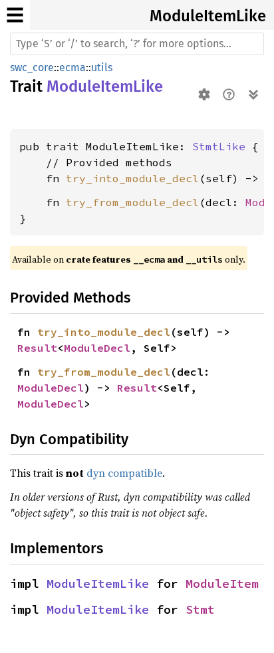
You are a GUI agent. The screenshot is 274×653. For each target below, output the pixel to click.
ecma (72, 67)
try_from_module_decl (132, 202)
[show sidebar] (15, 15)
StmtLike (218, 146)
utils (101, 67)
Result (37, 347)
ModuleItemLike (208, 16)
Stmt (200, 609)
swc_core (32, 67)
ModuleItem (222, 583)
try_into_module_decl (132, 178)
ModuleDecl (97, 347)
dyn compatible (124, 472)
